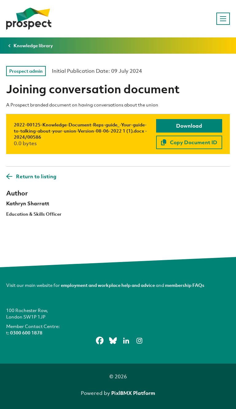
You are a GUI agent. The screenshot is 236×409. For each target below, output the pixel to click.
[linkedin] (126, 340)
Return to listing (36, 176)
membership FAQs (184, 285)
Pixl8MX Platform (133, 392)
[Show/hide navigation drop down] (223, 19)
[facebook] (99, 340)
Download (189, 125)
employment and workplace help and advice (108, 285)
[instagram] (139, 340)
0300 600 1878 (26, 333)
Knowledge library (33, 45)
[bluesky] (113, 340)
